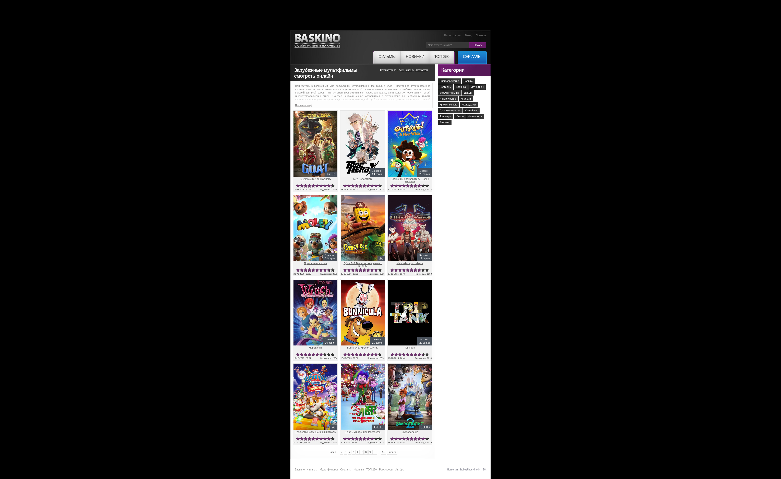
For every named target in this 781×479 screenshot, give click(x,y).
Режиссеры (386, 469)
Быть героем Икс (362, 179)
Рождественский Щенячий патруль (316, 432)
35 (383, 452)
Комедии (466, 98)
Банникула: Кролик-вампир (362, 347)
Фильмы (312, 469)
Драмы (468, 92)
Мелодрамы (469, 104)
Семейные (471, 110)
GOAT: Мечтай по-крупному (315, 179)
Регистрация (452, 35)
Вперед (392, 452)
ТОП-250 (371, 469)
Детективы (477, 87)
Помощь (481, 35)
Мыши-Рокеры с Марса (410, 263)
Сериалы (345, 469)
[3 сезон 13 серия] (410, 197)
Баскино (317, 41)
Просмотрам (421, 70)
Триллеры (445, 116)
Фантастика (475, 116)
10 (333, 186)
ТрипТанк (410, 347)
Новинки (359, 469)
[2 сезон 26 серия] (315, 281)
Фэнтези (444, 122)
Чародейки (315, 347)
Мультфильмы (329, 469)
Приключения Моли (315, 263)
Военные (461, 87)
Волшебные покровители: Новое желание (410, 180)
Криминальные (448, 104)
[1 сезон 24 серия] (363, 112)
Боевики (468, 81)
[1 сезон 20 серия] (410, 112)
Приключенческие (450, 110)
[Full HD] (315, 112)
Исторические (448, 98)
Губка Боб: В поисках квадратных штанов (363, 264)
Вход (468, 35)
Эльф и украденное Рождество (363, 432)
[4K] (363, 197)
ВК (484, 469)
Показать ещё (303, 105)
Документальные (449, 92)
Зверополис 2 (410, 432)
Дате (401, 70)
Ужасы (460, 116)
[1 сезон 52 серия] (315, 197)
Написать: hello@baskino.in (463, 469)
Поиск (478, 45)
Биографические (449, 81)
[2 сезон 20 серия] (410, 281)
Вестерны (445, 87)
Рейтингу (409, 70)
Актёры (399, 469)
